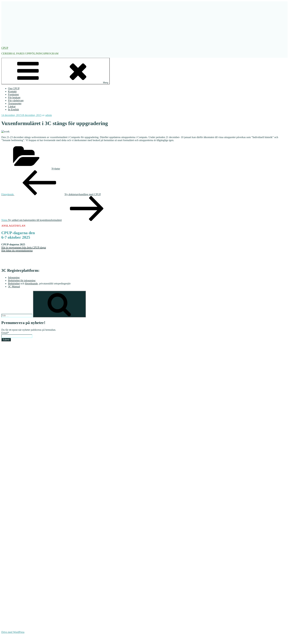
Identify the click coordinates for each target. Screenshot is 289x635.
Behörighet (14, 283)
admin (48, 115)
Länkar (12, 106)
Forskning (13, 94)
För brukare (14, 97)
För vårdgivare (16, 100)
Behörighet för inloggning (21, 280)
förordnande (31, 283)
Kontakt (12, 91)
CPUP (4, 47)
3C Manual (14, 286)
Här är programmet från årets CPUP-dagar (23, 247)
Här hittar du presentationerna (17, 250)
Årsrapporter (14, 103)
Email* (5, 332)
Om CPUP (14, 88)
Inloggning (14, 277)
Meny (105, 82)
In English (13, 109)
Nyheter (56, 168)
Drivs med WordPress (12, 632)
